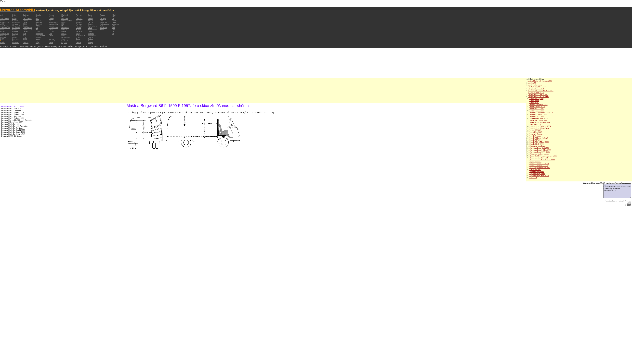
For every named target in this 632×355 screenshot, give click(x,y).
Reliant (78, 29)
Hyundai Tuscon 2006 (538, 114)
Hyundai (39, 24)
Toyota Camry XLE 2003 (539, 176)
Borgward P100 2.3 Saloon (11, 136)
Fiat (24, 34)
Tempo (90, 43)
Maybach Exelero (536, 134)
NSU (63, 35)
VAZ (113, 28)
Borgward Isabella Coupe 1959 (13, 132)
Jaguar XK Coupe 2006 (538, 120)
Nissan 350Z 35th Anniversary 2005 (543, 156)
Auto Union (4, 34)
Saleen (78, 41)
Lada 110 (533, 177)
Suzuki (90, 37)
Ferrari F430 (534, 103)
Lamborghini (53, 24)
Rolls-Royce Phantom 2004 (539, 168)
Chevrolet (16, 28)
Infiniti (38, 31)
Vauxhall (103, 22)
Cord (14, 35)
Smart (90, 24)
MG (62, 24)
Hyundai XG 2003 (536, 116)
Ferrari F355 (534, 101)
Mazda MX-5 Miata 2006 (539, 142)
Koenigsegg (53, 22)
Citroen (15, 31)
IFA (37, 28)
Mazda (63, 17)
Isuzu (38, 39)
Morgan (64, 29)
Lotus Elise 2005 (535, 132)
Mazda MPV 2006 (536, 140)
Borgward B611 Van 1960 (11, 116)
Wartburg (103, 28)
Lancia (51, 26)
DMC (25, 24)
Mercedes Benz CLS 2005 (539, 148)
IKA (37, 29)
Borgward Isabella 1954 (10, 124)
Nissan (63, 34)
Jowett (51, 17)
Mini (62, 26)
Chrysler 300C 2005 (536, 93)
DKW (25, 22)
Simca (90, 20)
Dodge (25, 26)
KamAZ (114, 20)
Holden (25, 43)
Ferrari (25, 31)
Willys (102, 29)
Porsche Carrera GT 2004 (539, 164)
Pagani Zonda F (535, 162)
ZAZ (113, 29)
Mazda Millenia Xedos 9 (538, 138)
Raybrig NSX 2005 (536, 110)
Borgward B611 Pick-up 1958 (12, 112)
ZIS (113, 34)
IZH (113, 19)
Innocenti (39, 34)
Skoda (90, 22)
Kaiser (51, 19)
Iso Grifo (39, 37)
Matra (51, 43)
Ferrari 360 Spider (536, 99)
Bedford (3, 35)
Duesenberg (27, 29)
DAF (14, 41)
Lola (50, 34)
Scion (90, 15)
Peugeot (79, 20)
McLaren (64, 19)
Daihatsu (15, 43)
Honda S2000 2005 (536, 108)
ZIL (113, 31)
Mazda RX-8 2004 (536, 144)
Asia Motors (4, 26)
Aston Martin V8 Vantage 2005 (540, 81)
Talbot (90, 39)
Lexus (51, 29)
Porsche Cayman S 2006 (538, 166)
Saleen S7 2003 (535, 170)
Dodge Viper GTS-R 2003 (538, 95)
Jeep (37, 43)
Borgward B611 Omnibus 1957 (13, 110)
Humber (38, 20)
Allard (2, 20)
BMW (2, 39)
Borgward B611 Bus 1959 (11, 108)
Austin (2, 31)
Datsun (25, 17)
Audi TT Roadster (535, 85)
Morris (63, 31)
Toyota (102, 15)
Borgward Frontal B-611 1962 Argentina (16, 120)
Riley (77, 34)
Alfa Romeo (4, 19)
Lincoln (51, 31)
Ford (24, 35)
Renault (79, 31)
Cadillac (15, 20)
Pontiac (79, 24)
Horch (38, 17)
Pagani (64, 43)
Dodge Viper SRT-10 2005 (538, 97)
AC (1, 15)
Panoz (78, 17)
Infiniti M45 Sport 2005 (538, 118)
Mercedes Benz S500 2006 (539, 152)
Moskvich (115, 24)
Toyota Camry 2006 (537, 174)
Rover (78, 37)
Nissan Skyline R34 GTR (538, 158)
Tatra (90, 41)
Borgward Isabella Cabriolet (12, 128)
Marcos (51, 39)
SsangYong (92, 26)
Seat (90, 17)
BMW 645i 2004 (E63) (537, 87)
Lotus (51, 35)
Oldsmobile (65, 37)
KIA (50, 20)
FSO (24, 37)
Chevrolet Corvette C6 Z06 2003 (540, 91)
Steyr (90, 28)
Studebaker (92, 29)
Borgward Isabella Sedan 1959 (13, 134)
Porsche (79, 26)
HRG (37, 19)
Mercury (64, 22)
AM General (4, 22)
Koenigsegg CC (535, 124)
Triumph (103, 19)
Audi (2, 29)
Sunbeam (91, 35)
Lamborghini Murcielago (539, 128)
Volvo (102, 26)
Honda (38, 15)
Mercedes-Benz (67, 20)
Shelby (90, 19)
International (40, 35)
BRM (14, 15)
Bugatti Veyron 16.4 (536, 89)
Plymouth (79, 22)
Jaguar (38, 41)
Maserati (52, 41)
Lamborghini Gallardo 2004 (540, 126)
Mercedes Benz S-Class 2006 (540, 150)
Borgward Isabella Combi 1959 (13, 130)
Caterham (16, 22)
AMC (2, 24)
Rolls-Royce (80, 35)
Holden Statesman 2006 (538, 105)
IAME (38, 26)
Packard (64, 41)
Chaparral (16, 26)
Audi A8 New (533, 83)
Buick (14, 19)
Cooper (15, 34)
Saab (78, 39)
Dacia (14, 37)
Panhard (79, 15)
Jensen (51, 15)
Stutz (90, 31)
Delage (25, 20)
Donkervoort (27, 28)
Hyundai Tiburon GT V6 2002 (541, 112)
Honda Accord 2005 (537, 106)
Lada (114, 22)
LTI (50, 37)
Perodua (79, 19)
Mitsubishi (65, 28)
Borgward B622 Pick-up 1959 (12, 118)
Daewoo (15, 39)
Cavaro (15, 24)
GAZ (113, 17)
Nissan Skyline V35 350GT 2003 (542, 160)
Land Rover (53, 28)
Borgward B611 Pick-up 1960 (12, 114)
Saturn (78, 43)
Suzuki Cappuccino (536, 172)
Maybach (64, 15)
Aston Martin (5, 28)
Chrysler (15, 29)
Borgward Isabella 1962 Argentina (14, 126)
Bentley (3, 37)
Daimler (26, 15)
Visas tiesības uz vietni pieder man (618, 201)
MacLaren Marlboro (537, 146)
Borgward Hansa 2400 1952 (12, 122)
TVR (102, 20)
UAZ (113, 26)
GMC (25, 39)
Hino (24, 41)
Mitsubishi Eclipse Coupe (539, 154)
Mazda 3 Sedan (535, 136)
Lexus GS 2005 (535, 130)
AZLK (114, 15)
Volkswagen (104, 24)
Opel (63, 39)
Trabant (103, 17)
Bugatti (15, 17)
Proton (78, 28)
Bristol (2, 43)
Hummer (39, 22)
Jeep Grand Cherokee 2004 (539, 122)
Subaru (91, 34)
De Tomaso (27, 19)
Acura (2, 17)
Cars (629, 203)
